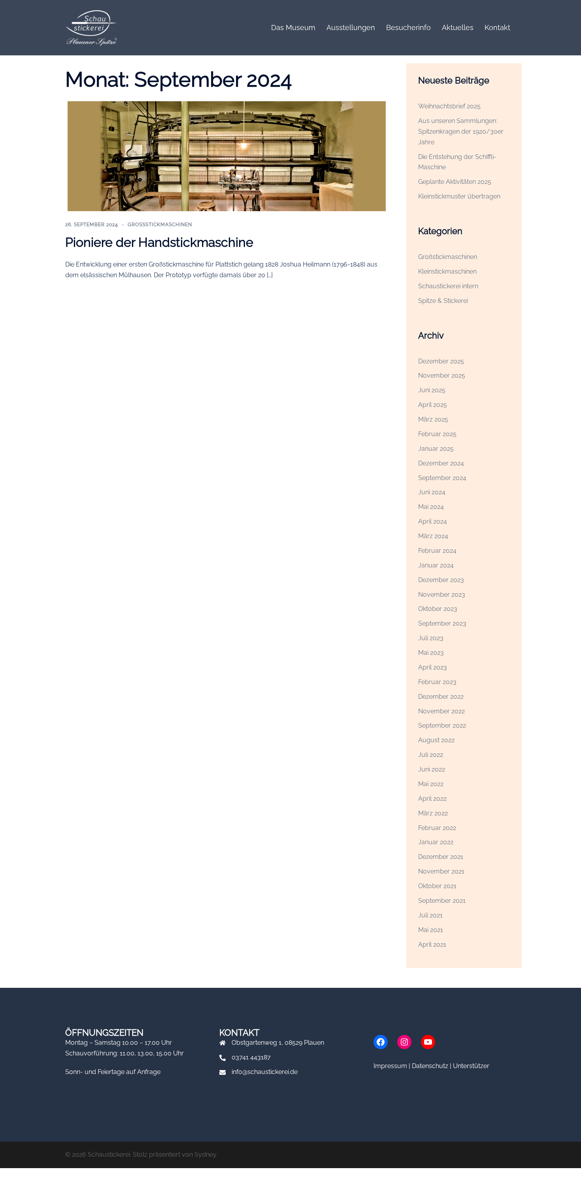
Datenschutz (430, 1066)
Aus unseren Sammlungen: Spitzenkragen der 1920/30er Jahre (461, 131)
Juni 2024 (431, 492)
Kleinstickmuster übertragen (459, 196)
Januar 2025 (436, 448)
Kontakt (497, 27)
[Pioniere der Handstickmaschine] (227, 156)
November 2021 (441, 871)
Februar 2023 (437, 682)
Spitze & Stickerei (443, 300)
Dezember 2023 (441, 580)
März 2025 (433, 419)
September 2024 (442, 478)
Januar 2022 (435, 842)
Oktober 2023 (437, 609)
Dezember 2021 (440, 856)
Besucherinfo (408, 27)
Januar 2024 (436, 565)
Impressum (390, 1066)
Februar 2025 (437, 434)
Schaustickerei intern (448, 286)
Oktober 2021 (437, 886)
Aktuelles (457, 27)
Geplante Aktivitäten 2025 (454, 181)
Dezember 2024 (441, 463)
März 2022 (433, 813)
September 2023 (442, 623)
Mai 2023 (431, 652)
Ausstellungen (350, 27)
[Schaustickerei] (91, 27)
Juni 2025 (431, 390)
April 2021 (432, 944)
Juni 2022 (431, 769)
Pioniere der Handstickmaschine (159, 242)
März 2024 (433, 536)
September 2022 (442, 725)
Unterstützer (471, 1066)
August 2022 (436, 740)
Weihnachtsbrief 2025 (449, 106)
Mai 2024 (431, 507)
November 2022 (441, 711)
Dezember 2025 (441, 361)
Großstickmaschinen (160, 224)
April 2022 (432, 798)
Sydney (205, 1154)
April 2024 (432, 521)
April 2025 (432, 404)
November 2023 (441, 594)
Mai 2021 (430, 930)
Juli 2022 (430, 754)
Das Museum (293, 27)
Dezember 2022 (441, 696)
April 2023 (432, 667)
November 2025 (441, 375)
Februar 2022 (437, 828)
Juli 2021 (430, 915)
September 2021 (442, 900)
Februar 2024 (437, 550)
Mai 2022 (430, 784)
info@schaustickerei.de (265, 1072)
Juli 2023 (430, 638)
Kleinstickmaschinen (447, 271)
